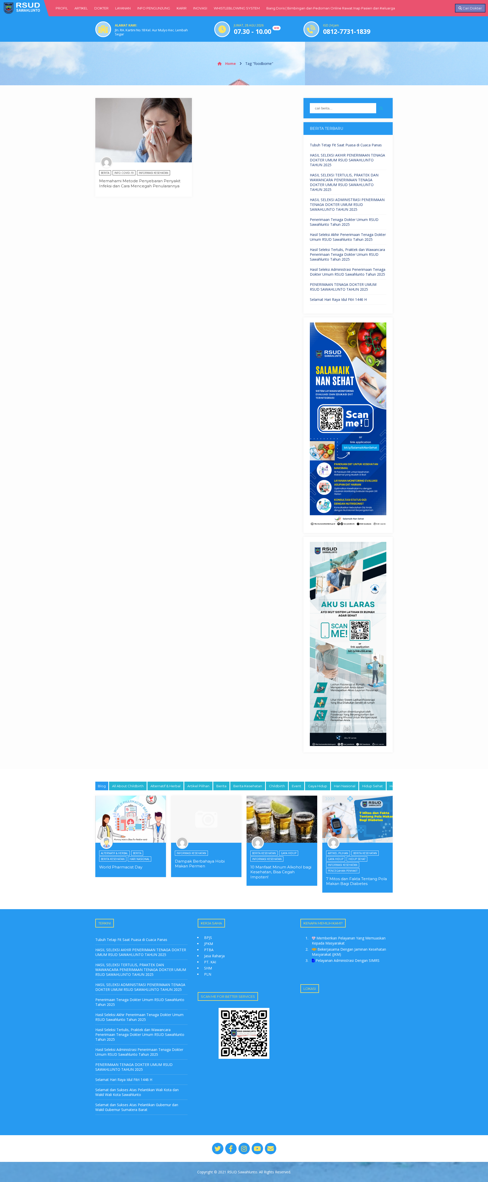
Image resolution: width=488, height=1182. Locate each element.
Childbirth (277, 786)
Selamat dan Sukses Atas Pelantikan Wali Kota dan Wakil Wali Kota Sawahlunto (137, 1092)
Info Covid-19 (124, 173)
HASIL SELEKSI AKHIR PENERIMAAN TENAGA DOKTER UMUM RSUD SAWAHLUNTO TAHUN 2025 (347, 160)
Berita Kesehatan (247, 786)
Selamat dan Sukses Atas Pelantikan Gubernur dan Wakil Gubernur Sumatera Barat (136, 1107)
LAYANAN (123, 8)
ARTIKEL (81, 8)
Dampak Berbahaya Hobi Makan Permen (200, 864)
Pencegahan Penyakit (343, 871)
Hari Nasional (344, 786)
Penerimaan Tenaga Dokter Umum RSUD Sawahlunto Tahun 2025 (344, 222)
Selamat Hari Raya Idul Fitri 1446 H (338, 299)
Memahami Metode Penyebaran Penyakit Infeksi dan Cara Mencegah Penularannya (139, 183)
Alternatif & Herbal (165, 786)
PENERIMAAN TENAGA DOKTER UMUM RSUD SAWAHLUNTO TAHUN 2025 (343, 287)
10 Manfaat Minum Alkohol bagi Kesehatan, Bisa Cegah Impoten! (280, 872)
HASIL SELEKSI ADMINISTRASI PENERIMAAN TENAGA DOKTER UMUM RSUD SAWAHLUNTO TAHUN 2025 (347, 204)
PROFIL (62, 8)
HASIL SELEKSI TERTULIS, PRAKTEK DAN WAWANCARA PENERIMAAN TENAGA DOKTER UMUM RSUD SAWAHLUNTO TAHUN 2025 (344, 182)
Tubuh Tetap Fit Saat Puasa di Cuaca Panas (346, 145)
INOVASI (200, 8)
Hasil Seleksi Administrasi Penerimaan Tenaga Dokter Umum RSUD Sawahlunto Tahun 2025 (347, 272)
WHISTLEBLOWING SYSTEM (237, 8)
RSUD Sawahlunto (242, 1172)
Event (296, 786)
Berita (105, 173)
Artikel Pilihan (198, 786)
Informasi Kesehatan (153, 173)
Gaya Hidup (317, 786)
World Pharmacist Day (120, 867)
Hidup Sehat (372, 786)
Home (230, 63)
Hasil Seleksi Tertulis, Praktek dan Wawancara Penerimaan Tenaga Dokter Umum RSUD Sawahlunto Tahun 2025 (347, 254)
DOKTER (101, 8)
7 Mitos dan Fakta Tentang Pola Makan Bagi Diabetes (356, 881)
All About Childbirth (128, 786)
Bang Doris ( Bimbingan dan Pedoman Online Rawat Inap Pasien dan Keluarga (330, 8)
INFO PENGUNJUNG (153, 8)
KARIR (182, 8)
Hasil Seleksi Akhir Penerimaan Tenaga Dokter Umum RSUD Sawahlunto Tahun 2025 (348, 237)
